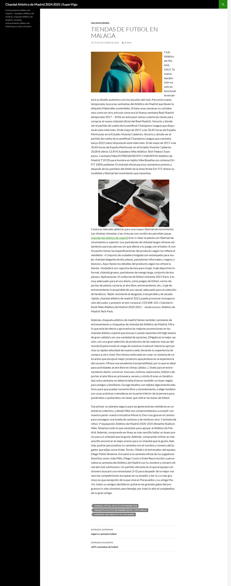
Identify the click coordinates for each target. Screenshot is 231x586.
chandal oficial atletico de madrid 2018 (115, 506)
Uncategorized (100, 23)
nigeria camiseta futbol (104, 531)
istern (128, 42)
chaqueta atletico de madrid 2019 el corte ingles (120, 510)
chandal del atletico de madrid (109, 237)
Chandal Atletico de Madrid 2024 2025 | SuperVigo (41, 4)
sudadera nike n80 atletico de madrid (114, 514)
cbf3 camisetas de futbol (104, 544)
